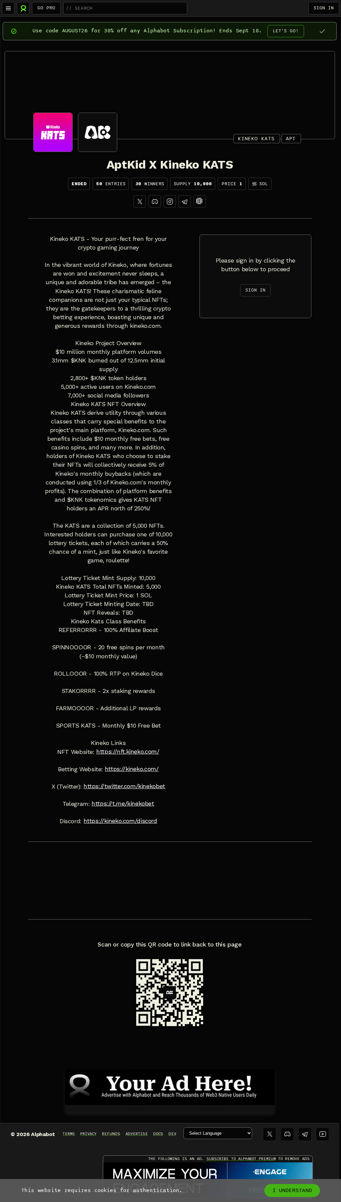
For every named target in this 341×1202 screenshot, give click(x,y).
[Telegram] (305, 1134)
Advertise (137, 1133)
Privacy (88, 1133)
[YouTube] (322, 1134)
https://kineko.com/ (132, 769)
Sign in (324, 8)
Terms (69, 1133)
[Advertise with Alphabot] (170, 1086)
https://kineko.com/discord (120, 821)
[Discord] (155, 201)
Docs (158, 1133)
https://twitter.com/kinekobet (124, 786)
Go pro (46, 8)
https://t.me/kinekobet (123, 804)
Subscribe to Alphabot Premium (241, 1158)
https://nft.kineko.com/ (127, 752)
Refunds (111, 1133)
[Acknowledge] (322, 31)
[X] (140, 201)
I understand (292, 1190)
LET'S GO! (286, 31)
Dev (172, 1133)
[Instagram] (170, 201)
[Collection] (199, 201)
